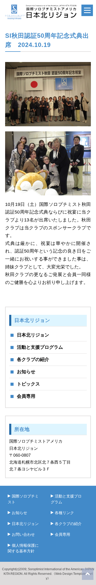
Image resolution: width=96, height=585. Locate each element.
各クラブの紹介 (33, 359)
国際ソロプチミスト (23, 499)
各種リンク (64, 513)
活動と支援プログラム (40, 347)
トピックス (28, 384)
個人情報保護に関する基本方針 (23, 548)
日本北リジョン (33, 335)
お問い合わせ (23, 534)
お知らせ (26, 371)
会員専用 (26, 396)
